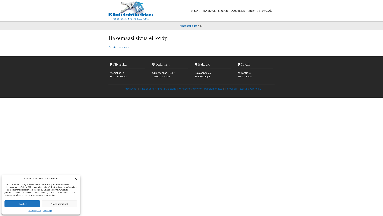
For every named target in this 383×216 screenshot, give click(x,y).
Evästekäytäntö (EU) (251, 88)
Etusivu (195, 10)
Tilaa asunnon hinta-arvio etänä (158, 88)
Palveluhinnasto (213, 88)
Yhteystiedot (265, 10)
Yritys (251, 10)
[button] (75, 178)
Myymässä (209, 10)
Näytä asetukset (59, 203)
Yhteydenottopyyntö (190, 88)
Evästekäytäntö (35, 210)
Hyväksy (22, 203)
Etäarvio (223, 10)
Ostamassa (238, 10)
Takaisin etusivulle (118, 47)
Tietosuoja (47, 210)
